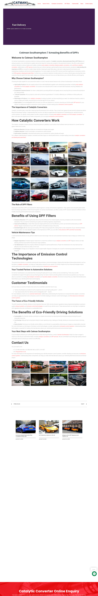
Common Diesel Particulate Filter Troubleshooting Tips (24, 435)
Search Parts (46, 3)
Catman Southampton (63, 334)
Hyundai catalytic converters (50, 276)
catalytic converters (36, 98)
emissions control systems (66, 104)
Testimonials (75, 3)
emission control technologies (35, 306)
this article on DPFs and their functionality (70, 229)
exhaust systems (19, 306)
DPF (69, 240)
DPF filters (67, 3)
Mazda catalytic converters (62, 65)
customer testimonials (35, 294)
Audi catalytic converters (48, 65)
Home (39, 3)
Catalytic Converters (57, 3)
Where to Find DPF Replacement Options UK (70, 435)
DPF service (29, 67)
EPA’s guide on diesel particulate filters (24, 73)
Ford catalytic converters (28, 86)
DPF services (55, 336)
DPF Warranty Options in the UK (47, 435)
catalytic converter (61, 240)
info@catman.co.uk (21, 351)
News (81, 3)
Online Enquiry (89, 3)
